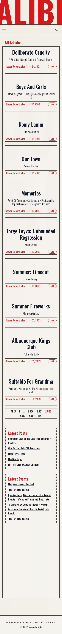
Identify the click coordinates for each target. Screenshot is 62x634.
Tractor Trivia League (18, 490)
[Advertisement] (31, 559)
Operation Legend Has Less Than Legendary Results (29, 441)
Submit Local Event (46, 622)
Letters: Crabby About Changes (23, 464)
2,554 (32, 415)
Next (40, 415)
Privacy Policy (13, 622)
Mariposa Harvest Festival (21, 484)
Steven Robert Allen (15, 66)
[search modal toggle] (57, 29)
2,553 (23, 415)
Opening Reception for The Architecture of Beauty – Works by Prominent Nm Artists (29, 497)
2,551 (39, 411)
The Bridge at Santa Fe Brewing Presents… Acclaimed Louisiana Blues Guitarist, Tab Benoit (29, 509)
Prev (13, 411)
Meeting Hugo (15, 459)
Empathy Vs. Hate (16, 454)
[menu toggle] (4, 30)
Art (52, 66)
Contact (27, 622)
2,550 (31, 411)
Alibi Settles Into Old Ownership (24, 448)
